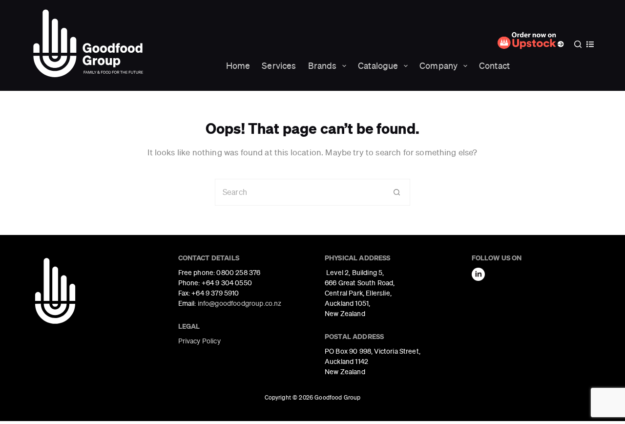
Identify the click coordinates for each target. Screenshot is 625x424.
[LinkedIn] (478, 274)
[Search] (578, 44)
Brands (322, 66)
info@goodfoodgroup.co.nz (240, 303)
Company (438, 66)
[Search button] (397, 192)
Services (279, 66)
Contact (494, 66)
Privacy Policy (199, 341)
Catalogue (378, 66)
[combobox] (299, 192)
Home (238, 66)
